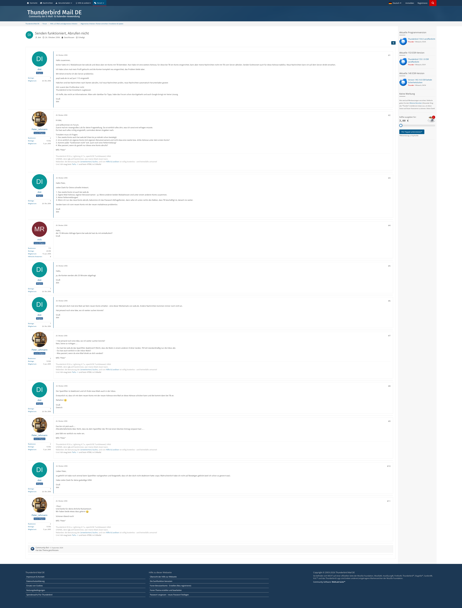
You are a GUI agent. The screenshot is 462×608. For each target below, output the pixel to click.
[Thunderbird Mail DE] (231, 13)
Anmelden (409, 3)
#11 (389, 501)
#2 (389, 115)
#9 (389, 421)
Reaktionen (31, 138)
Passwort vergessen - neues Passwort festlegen (169, 594)
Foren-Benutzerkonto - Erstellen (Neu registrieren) (170, 585)
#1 (389, 55)
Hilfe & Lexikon (112, 161)
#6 (389, 301)
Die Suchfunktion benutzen (161, 581)
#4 (389, 225)
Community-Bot (42, 547)
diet (39, 37)
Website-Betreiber (416, 103)
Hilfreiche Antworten (35, 257)
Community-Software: (329, 582)
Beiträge (31, 78)
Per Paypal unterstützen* (411, 132)
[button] (395, 3)
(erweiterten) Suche (89, 161)
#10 (389, 466)
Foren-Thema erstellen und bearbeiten (166, 590)
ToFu (74, 164)
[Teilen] (393, 43)
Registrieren (422, 3)
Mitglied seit (32, 81)
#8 (389, 386)
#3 (389, 178)
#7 (389, 335)
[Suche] (432, 3)
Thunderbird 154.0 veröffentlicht (421, 39)
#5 (389, 266)
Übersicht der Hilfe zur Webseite (163, 576)
